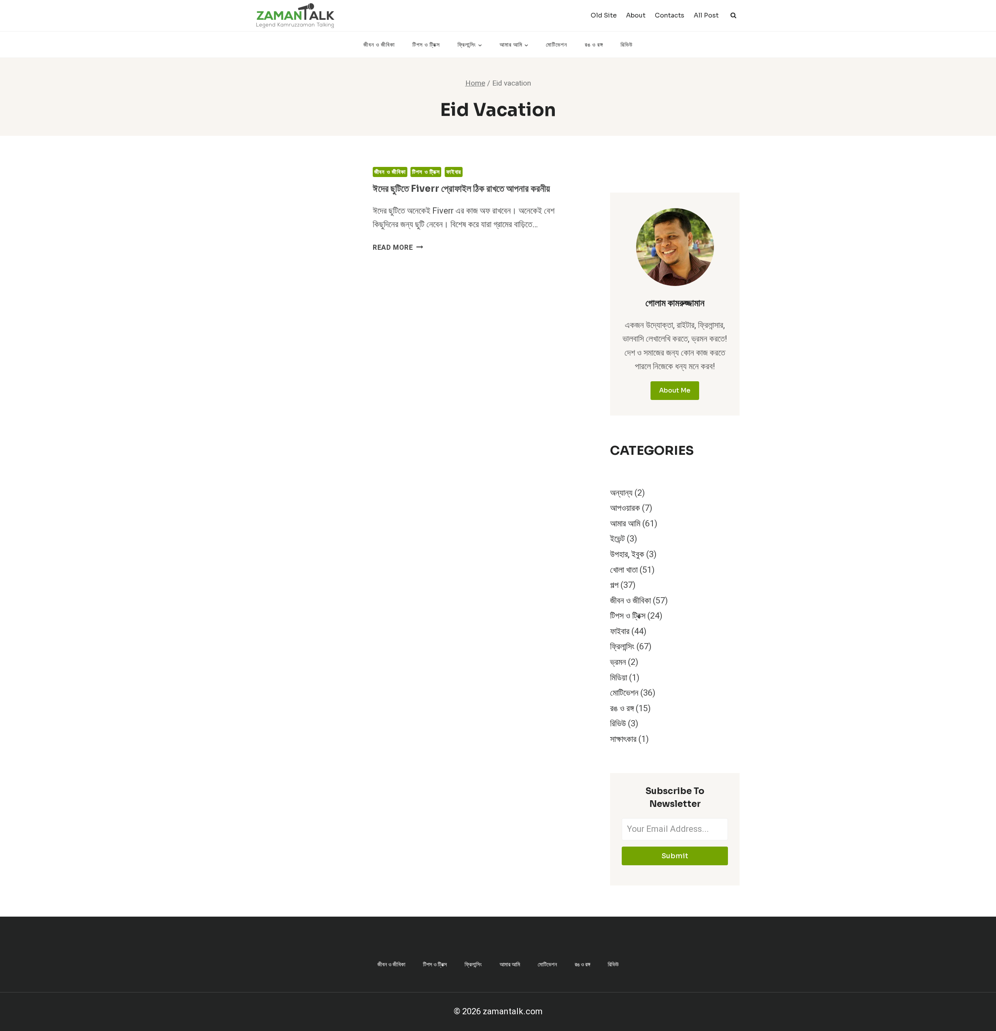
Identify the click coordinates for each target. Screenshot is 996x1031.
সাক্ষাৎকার (623, 739)
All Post (706, 15)
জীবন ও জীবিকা (379, 44)
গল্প (614, 585)
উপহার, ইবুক (627, 554)
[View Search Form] (733, 15)
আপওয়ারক (625, 508)
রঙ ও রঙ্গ (594, 44)
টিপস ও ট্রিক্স (426, 44)
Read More (398, 247)
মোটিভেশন (556, 44)
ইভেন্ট (617, 539)
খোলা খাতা (624, 570)
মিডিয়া (618, 678)
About (635, 15)
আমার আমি (625, 523)
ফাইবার (453, 172)
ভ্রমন (618, 662)
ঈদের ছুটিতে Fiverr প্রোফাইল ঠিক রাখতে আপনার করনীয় (461, 189)
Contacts (669, 15)
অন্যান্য (621, 493)
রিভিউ (627, 44)
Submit (674, 856)
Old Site (604, 15)
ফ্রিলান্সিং (622, 646)
